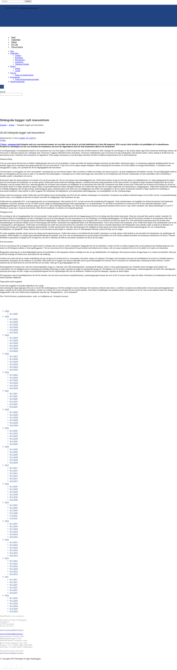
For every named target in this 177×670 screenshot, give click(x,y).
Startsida (3, 125)
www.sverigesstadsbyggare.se (11, 634)
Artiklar (11, 125)
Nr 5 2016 (30, 138)
